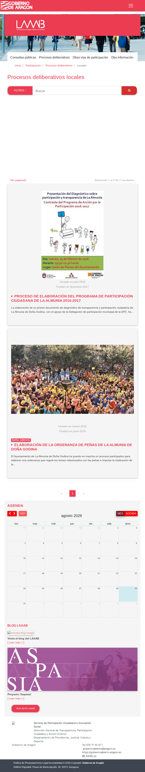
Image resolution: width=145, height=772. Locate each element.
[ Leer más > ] (16, 642)
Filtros (19, 90)
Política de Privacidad (25, 763)
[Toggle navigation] (131, 5)
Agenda (131, 513)
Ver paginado (18, 180)
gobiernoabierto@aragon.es (99, 748)
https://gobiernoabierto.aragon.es (101, 752)
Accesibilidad (55, 763)
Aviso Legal (42, 763)
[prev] (9, 513)
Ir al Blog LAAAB (25, 708)
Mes (120, 513)
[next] (14, 513)
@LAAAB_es (89, 755)
